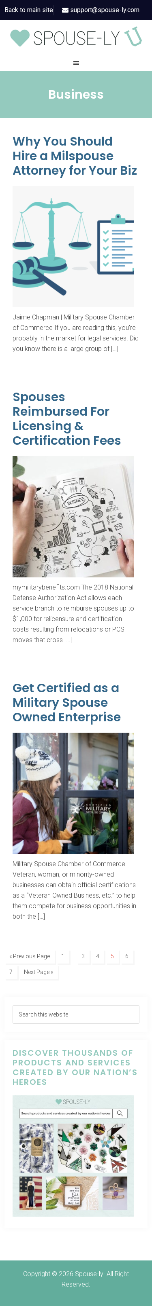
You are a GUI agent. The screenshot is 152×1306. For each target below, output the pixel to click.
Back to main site (28, 10)
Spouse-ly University (76, 36)
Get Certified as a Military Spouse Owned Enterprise (67, 702)
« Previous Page (29, 956)
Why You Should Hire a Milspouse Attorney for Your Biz (75, 156)
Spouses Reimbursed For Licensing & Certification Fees (67, 418)
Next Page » (38, 972)
